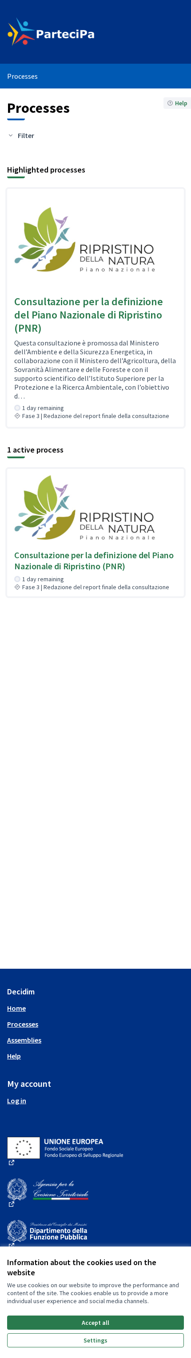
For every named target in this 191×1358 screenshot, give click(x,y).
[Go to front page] (72, 32)
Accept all (95, 1323)
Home (16, 1008)
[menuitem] (95, 1008)
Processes (22, 1024)
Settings (95, 1340)
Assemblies (24, 1040)
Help (14, 1055)
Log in (16, 1100)
